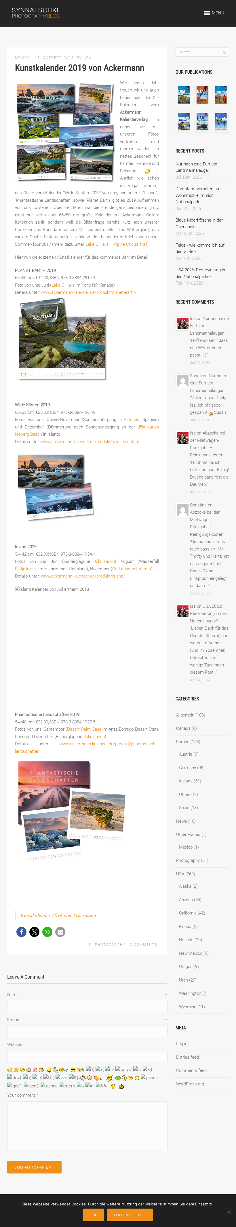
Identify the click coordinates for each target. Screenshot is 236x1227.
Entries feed (187, 1057)
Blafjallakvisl (26, 568)
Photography (110, 945)
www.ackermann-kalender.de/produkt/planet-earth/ (88, 292)
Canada (183, 728)
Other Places (188, 834)
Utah (183, 980)
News (181, 821)
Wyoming (187, 1006)
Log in (181, 1043)
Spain (184, 807)
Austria (185, 754)
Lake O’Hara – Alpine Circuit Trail (116, 244)
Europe (182, 741)
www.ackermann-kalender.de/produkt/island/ (83, 576)
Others (185, 794)
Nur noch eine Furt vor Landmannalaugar (208, 383)
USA (180, 874)
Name (87, 994)
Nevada (186, 939)
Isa (88, 58)
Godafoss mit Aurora (131, 568)
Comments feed (191, 1070)
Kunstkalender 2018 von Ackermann (58, 915)
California (188, 913)
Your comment (22, 1095)
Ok (93, 1215)
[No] (229, 1212)
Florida (185, 926)
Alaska (185, 886)
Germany (187, 767)
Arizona (186, 899)
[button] (21, 932)
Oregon (186, 966)
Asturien (131, 419)
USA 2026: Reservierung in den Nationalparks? (208, 614)
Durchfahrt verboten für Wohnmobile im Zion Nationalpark (198, 195)
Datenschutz (130, 1215)
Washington (190, 993)
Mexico (186, 847)
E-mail (87, 1019)
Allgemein (185, 715)
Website (14, 1044)
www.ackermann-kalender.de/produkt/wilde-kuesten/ (90, 441)
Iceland (186, 781)
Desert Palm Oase (84, 729)
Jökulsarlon (104, 561)
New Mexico (190, 953)
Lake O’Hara (63, 285)
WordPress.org (190, 1084)
